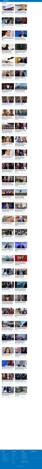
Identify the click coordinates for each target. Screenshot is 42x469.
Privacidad (4, 455)
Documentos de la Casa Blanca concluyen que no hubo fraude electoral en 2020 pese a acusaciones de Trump (8, 65)
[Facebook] (35, 1)
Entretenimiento (14, 454)
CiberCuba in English (24, 454)
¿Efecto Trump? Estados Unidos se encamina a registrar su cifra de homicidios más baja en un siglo (7, 51)
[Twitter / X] (36, 453)
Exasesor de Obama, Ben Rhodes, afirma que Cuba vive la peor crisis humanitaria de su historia (20, 210)
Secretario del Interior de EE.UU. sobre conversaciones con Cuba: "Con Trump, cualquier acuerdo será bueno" (21, 368)
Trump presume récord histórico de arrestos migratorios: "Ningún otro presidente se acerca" (7, 91)
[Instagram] (39, 1)
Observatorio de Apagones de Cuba (24, 462)
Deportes (13, 455)
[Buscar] (31, 1)
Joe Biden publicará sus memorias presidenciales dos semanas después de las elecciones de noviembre (20, 65)
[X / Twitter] (36, 1)
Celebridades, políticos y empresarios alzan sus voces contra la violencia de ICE (7, 381)
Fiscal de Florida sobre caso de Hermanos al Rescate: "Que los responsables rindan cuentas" (19, 276)
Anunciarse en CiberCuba (5, 454)
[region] (34, 15)
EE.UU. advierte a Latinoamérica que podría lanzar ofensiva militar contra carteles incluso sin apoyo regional (20, 289)
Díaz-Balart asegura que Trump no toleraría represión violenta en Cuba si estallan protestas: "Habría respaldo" (7, 329)
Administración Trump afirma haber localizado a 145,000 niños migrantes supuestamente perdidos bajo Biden (7, 302)
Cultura (13, 460)
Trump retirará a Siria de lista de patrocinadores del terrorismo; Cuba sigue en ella (20, 78)
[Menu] (2, 0)
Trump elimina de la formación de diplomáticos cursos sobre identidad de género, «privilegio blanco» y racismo (21, 12)
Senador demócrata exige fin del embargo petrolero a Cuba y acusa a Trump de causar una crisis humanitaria (8, 184)
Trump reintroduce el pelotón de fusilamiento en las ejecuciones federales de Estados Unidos (20, 197)
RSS (22, 459)
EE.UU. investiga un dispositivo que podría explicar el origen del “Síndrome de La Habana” (21, 394)
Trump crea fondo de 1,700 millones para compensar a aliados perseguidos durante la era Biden (21, 131)
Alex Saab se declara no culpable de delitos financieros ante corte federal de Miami (8, 38)
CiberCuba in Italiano (24, 455)
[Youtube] (38, 1)
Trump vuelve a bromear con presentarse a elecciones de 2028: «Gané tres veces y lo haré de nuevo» (20, 38)
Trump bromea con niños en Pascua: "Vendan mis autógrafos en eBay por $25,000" (20, 250)
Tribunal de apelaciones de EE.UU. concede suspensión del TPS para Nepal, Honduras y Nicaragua (20, 342)
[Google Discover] (33, 1)
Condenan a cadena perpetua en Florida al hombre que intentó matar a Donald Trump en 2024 (21, 355)
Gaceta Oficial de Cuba (24, 460)
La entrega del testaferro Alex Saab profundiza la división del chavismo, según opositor (7, 144)
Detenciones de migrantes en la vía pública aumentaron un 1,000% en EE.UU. (7, 237)
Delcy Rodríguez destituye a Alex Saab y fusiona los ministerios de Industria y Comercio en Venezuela (8, 394)
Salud (13, 459)
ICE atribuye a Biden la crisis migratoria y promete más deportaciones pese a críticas (21, 329)
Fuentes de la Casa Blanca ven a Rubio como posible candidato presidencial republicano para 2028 (7, 210)
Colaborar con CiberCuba (5, 460)
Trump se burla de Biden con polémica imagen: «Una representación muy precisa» (20, 171)
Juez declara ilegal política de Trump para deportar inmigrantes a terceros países (20, 316)
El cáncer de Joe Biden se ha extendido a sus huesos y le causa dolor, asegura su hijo (8, 25)
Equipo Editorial (4, 459)
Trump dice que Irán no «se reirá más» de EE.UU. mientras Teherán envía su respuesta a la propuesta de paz (7, 171)
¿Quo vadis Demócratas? (19, 24)
